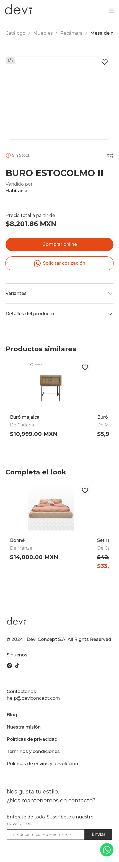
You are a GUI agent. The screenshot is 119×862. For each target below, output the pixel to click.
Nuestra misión (24, 727)
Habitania (16, 190)
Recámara (71, 33)
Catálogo (15, 33)
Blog (12, 714)
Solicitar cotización (64, 263)
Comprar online (59, 244)
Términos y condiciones (33, 751)
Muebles (43, 33)
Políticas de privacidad (32, 739)
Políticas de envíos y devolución (42, 763)
